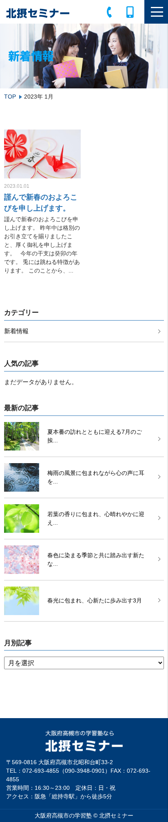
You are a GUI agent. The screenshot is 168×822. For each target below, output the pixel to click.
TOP (10, 96)
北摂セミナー (116, 815)
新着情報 (16, 330)
